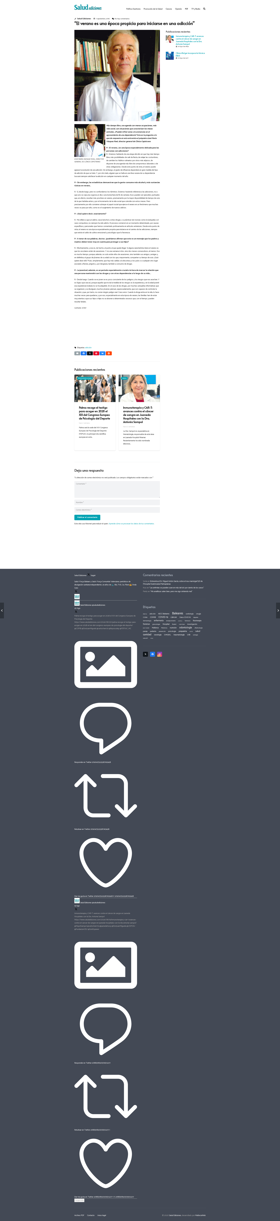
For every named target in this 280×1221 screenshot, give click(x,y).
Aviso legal (101, 1215)
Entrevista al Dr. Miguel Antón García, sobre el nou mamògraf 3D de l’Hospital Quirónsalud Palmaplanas (173, 583)
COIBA (145, 617)
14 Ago (77, 905)
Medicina (164, 628)
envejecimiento (171, 621)
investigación (192, 624)
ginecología (156, 624)
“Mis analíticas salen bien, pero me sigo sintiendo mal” (171, 591)
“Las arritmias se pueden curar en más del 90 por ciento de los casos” (176, 587)
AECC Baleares (163, 613)
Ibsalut (174, 624)
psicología (172, 631)
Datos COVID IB (185, 617)
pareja (145, 631)
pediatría (153, 631)
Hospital (166, 624)
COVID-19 (163, 617)
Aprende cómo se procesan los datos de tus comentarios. (131, 523)
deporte (195, 617)
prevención (162, 631)
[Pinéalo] (96, 353)
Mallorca (155, 627)
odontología (185, 628)
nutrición (173, 627)
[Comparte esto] (84, 353)
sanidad (147, 634)
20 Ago (77, 608)
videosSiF (145, 638)
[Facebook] (152, 654)
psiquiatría (183, 631)
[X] (145, 654)
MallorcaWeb (200, 1215)
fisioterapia (197, 620)
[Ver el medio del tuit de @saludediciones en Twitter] (105, 695)
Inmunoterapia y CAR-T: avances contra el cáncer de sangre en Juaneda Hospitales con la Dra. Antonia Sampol (190, 40)
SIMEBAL (167, 634)
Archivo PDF (79, 1215)
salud (197, 631)
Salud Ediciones (84, 18)
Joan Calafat (146, 628)
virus (151, 638)
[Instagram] (159, 654)
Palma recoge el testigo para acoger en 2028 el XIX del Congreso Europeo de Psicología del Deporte (94, 413)
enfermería (159, 620)
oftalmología (198, 628)
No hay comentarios (122, 18)
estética (180, 621)
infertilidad (182, 624)
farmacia (187, 621)
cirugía (198, 613)
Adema (145, 614)
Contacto (90, 1215)
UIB (188, 634)
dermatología (147, 621)
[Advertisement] (117, 327)
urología (195, 635)
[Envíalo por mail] (77, 353)
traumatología (179, 634)
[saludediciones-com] (88, 7)
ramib (191, 631)
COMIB (153, 617)
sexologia (157, 634)
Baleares (177, 613)
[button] (204, 8)
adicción (88, 347)
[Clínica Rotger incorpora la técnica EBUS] (170, 56)
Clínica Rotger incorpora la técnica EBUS (190, 54)
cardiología (189, 613)
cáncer (174, 617)
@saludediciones (98, 605)
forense (146, 624)
